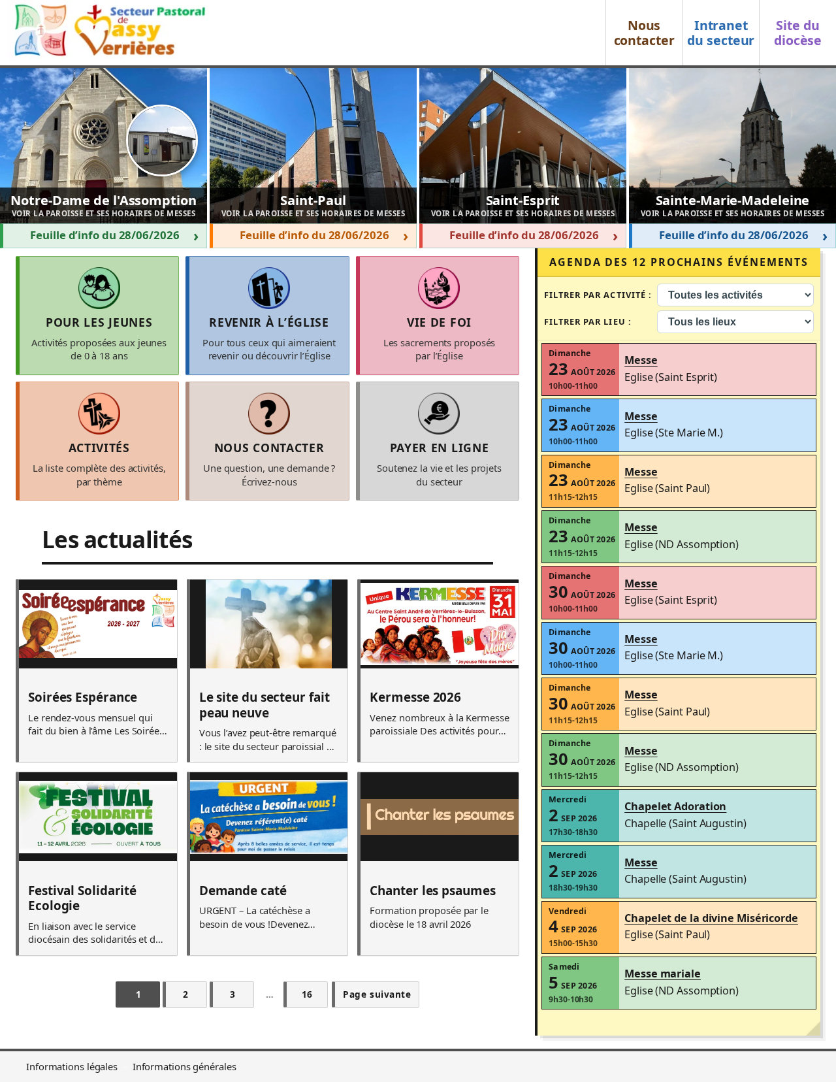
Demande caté (243, 891)
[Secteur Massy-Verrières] (108, 32)
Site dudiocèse (798, 32)
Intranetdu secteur (720, 32)
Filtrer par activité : (598, 295)
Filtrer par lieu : (587, 321)
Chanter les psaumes (432, 891)
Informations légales (72, 1066)
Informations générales (184, 1066)
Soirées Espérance (82, 698)
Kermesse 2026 (415, 698)
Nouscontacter (644, 32)
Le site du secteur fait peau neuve (264, 705)
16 (307, 994)
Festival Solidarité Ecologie (82, 898)
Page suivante (377, 994)
